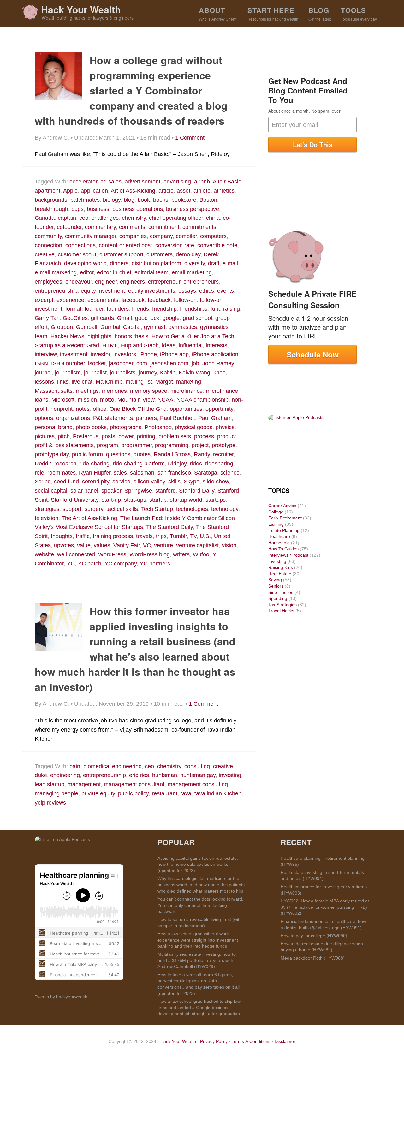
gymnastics (183, 327)
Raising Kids (280, 567)
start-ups (135, 500)
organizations (73, 418)
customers (159, 254)
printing (146, 436)
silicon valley (149, 481)
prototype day (52, 454)
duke (41, 775)
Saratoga (205, 473)
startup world (186, 500)
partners (146, 418)
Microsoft (62, 400)
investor (100, 354)
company (161, 236)
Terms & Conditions (251, 1041)
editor (87, 272)
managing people (56, 793)
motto (107, 400)
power (126, 436)
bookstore (183, 200)
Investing (277, 561)
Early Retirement (285, 517)
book (144, 200)
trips (161, 536)
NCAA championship (202, 400)
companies (133, 236)
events (225, 291)
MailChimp (109, 382)
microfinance (186, 391)
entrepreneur (164, 281)
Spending (277, 598)
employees (48, 281)
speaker (111, 491)
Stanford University (74, 500)
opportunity (219, 409)
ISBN (41, 363)
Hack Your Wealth (81, 9)
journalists (122, 372)
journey (148, 372)
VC (147, 545)
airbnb (202, 181)
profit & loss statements (64, 445)
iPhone (148, 354)
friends (140, 309)
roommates (61, 473)
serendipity (95, 481)
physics (225, 427)
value (84, 545)
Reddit (43, 463)
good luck (147, 318)
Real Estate (279, 573)
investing (230, 775)
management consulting (198, 784)
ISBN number (68, 363)
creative (45, 254)
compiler (186, 236)
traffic (83, 536)
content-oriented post (125, 245)
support (71, 509)
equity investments (151, 291)
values (102, 545)
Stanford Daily (196, 491)
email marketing (192, 272)
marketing (188, 382)
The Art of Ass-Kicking (89, 518)
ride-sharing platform (139, 463)
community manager (90, 236)
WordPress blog (149, 554)
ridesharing (219, 463)
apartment (47, 191)
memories (114, 391)
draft (213, 263)
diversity (194, 263)
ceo (83, 218)
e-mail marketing (56, 272)
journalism (68, 372)
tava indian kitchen (217, 793)
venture (163, 545)
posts (108, 436)
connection (48, 245)
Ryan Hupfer (94, 473)
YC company (120, 563)
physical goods (193, 427)
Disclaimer (285, 1041)
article (166, 191)
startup (158, 500)
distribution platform (156, 263)
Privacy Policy (214, 1041)
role (39, 473)
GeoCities (75, 318)
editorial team (151, 272)
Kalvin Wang (194, 372)
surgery (94, 509)
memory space (148, 391)
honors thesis (131, 336)
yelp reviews (50, 802)
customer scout (77, 254)
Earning (276, 524)
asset (183, 191)
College (275, 511)
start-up (111, 500)
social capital (51, 491)
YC (71, 563)
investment (73, 354)
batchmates (85, 200)
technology (224, 509)
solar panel (84, 491)
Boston (208, 200)
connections (80, 245)
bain (74, 766)
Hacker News (67, 336)
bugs (77, 209)
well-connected (76, 554)
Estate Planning (284, 530)
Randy (202, 454)
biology (112, 200)
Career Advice (282, 505)
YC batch (89, 563)
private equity (98, 793)
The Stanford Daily (169, 527)
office (99, 409)
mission (87, 400)
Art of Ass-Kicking (133, 191)
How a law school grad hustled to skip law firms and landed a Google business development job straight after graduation (199, 1007)
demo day (188, 254)
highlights (99, 336)
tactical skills (122, 509)
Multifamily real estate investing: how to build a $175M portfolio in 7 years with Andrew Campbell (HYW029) (196, 960)
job (195, 363)
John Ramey (218, 363)
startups (215, 500)
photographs (125, 427)
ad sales (111, 181)
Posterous (85, 436)
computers (213, 236)
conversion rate (174, 245)
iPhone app (174, 354)
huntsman (164, 775)
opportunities (186, 409)
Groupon (62, 327)
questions (118, 454)
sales (120, 473)
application (94, 191)
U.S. (205, 536)
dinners (119, 263)
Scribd (43, 481)
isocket (97, 363)
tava (186, 793)
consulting (197, 766)
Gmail (124, 318)
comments (132, 227)
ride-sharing (95, 463)
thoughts (62, 536)
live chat (82, 382)
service (121, 481)
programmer (136, 445)
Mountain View (135, 400)
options (44, 418)
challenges (105, 218)
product (226, 436)
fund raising (225, 309)
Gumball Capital (120, 327)
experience (70, 300)
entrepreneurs (201, 281)
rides (196, 463)
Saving (275, 579)
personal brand (54, 427)
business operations (137, 209)
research (65, 463)
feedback (159, 300)
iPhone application (215, 354)
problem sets (174, 436)
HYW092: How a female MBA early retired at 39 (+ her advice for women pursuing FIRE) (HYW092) (325, 907)
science (230, 473)
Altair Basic (227, 181)
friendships (193, 309)
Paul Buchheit (177, 418)
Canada (45, 218)
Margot (164, 382)
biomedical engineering (112, 766)
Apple (70, 191)
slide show (216, 481)
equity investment (103, 291)
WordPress (112, 554)
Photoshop (158, 427)
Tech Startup (157, 509)
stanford (165, 491)
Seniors (275, 586)
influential (191, 345)
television (46, 518)
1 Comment (190, 138)
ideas (168, 345)
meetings (87, 391)
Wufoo (201, 554)
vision (229, 545)
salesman (142, 473)
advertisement (142, 181)
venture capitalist (197, 545)
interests (216, 345)
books (160, 200)
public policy (133, 793)
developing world (85, 263)
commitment (163, 227)
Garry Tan (47, 318)
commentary (100, 227)
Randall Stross (172, 454)
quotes (142, 454)
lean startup (49, 784)
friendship (164, 309)
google (171, 318)
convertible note (217, 245)
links (62, 382)
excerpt (44, 300)
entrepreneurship (56, 291)
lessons (44, 382)
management (84, 784)
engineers (132, 281)
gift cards (102, 318)
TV (193, 536)
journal (43, 372)
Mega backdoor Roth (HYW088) (313, 957)
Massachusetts (54, 391)
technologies (192, 509)
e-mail (230, 263)
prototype (223, 445)
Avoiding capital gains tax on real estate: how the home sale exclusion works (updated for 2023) (197, 864)
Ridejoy (177, 463)
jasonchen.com (128, 363)
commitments (199, 227)
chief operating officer (176, 218)
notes (83, 409)
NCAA (165, 400)
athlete (202, 191)
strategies (47, 509)
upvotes (64, 545)
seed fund (66, 481)
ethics (206, 291)
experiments (102, 300)
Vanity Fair (126, 545)
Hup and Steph (140, 345)
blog (129, 200)
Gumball (86, 327)
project (200, 445)
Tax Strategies (282, 604)
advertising (177, 181)
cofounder (69, 227)
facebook (133, 300)
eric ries (139, 775)
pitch (64, 436)
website (44, 554)
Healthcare (279, 536)
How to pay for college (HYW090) (314, 935)
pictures (45, 436)
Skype (191, 481)
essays (187, 291)
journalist (95, 372)
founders (118, 309)
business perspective (192, 209)
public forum (87, 454)
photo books (91, 427)
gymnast (154, 327)
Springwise (138, 491)
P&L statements (113, 418)
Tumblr (178, 536)
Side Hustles (280, 592)
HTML (110, 345)
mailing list (139, 382)
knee (219, 372)
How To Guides (283, 548)
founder (94, 309)
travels (144, 536)
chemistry (134, 218)
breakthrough (51, 209)
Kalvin (167, 372)
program (107, 445)
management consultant (134, 784)
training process (113, 536)
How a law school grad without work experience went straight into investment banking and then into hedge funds (197, 939)
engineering (65, 775)
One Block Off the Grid (138, 409)
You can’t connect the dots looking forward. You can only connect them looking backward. (200, 905)
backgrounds (51, 200)
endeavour (78, 281)
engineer (106, 281)
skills (174, 481)
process (204, 436)
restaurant (164, 793)
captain (67, 218)
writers (181, 554)
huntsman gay (198, 775)
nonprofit (61, 409)
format (73, 309)
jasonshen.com (169, 363)
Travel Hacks (281, 610)
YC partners (155, 563)
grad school (197, 318)
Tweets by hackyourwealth (61, 996)
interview (46, 354)
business (98, 209)
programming (171, 445)
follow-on (185, 300)
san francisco (174, 473)
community (48, 236)
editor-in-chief (114, 272)
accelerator (83, 181)
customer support (121, 254)
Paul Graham (215, 418)
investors (124, 354)
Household (279, 542)
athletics (224, 191)
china (213, 218)
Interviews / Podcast (288, 555)
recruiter (223, 454)
